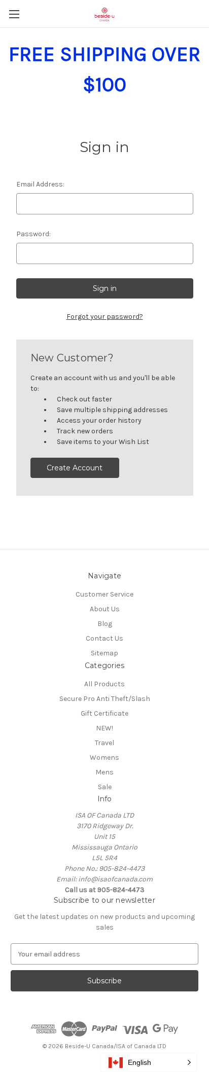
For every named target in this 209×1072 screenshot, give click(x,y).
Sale (105, 787)
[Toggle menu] (14, 14)
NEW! (104, 728)
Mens (104, 772)
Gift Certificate (104, 713)
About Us (105, 609)
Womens (104, 757)
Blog (104, 623)
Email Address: (40, 184)
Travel (104, 742)
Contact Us (104, 638)
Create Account (74, 467)
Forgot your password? (104, 316)
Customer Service (104, 594)
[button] (148, 1062)
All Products (104, 684)
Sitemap (104, 653)
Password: (33, 234)
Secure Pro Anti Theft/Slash (104, 698)
